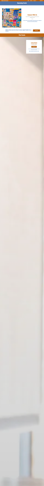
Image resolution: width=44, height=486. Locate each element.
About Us (31, 0)
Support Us (41, 0)
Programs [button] (34, 0)
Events (38, 0)
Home (28, 0)
